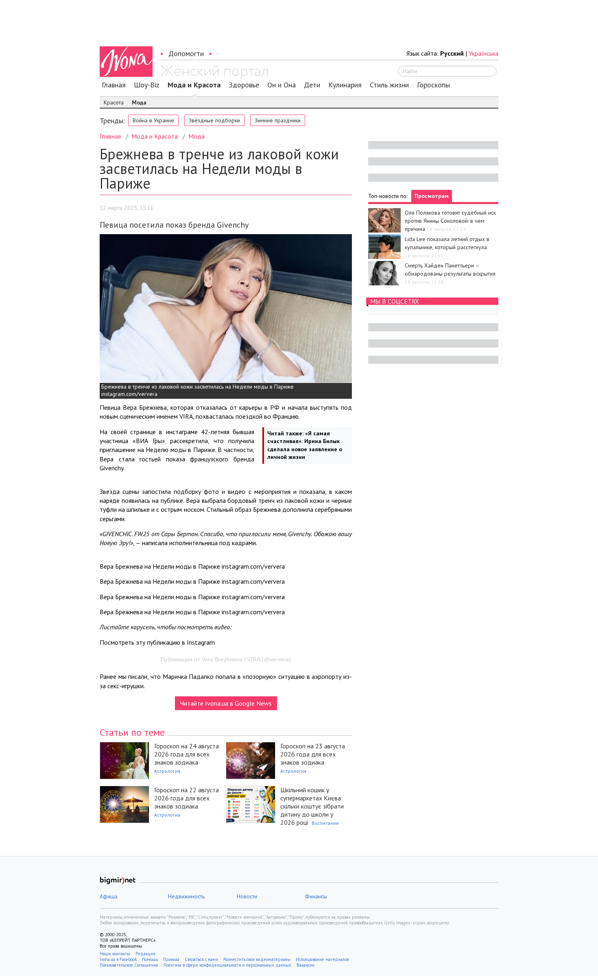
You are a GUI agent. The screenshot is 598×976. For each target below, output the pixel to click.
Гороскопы (433, 85)
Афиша (109, 896)
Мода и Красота (194, 85)
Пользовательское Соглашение (129, 965)
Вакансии (305, 965)
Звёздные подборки (214, 120)
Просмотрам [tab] (432, 196)
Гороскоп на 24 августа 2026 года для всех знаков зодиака (186, 754)
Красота (114, 102)
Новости (247, 896)
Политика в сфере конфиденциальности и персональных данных (227, 965)
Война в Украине (153, 120)
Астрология (167, 771)
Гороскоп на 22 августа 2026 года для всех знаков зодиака (186, 798)
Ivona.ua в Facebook (118, 959)
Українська (483, 53)
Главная (114, 85)
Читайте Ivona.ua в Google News (226, 703)
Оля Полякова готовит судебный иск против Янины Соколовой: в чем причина (450, 221)
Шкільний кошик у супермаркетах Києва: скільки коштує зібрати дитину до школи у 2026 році (312, 806)
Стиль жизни (389, 85)
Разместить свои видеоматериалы (256, 959)
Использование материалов (322, 959)
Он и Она (281, 85)
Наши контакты (115, 953)
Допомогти (186, 53)
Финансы (316, 896)
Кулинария (345, 85)
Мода (139, 102)
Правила (171, 959)
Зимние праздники (278, 120)
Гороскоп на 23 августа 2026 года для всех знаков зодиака (312, 754)
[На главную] (214, 72)
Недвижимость (186, 896)
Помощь (150, 959)
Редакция (145, 953)
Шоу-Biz (146, 85)
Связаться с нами (201, 959)
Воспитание (325, 823)
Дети (312, 85)
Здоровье (244, 85)
